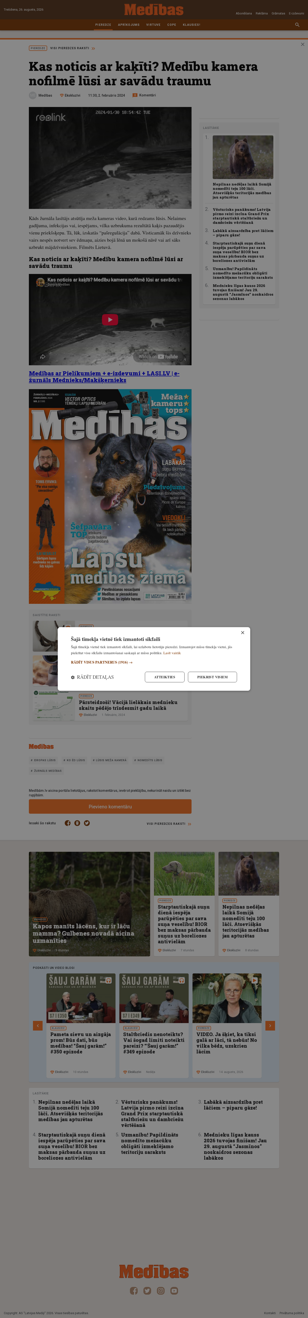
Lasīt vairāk (172, 652)
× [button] (242, 633)
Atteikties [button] (164, 676)
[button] (154, 662)
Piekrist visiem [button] (212, 676)
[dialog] (154, 659)
